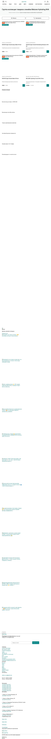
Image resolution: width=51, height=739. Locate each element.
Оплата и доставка (6, 648)
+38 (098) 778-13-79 (6, 695)
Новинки (4, 668)
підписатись (35, 642)
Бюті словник (5, 656)
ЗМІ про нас (4, 653)
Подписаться (5, 333)
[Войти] (45, 1)
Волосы (3, 662)
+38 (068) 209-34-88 (6, 711)
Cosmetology (4, 727)
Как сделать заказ (6, 649)
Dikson (3, 42)
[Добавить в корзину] (24, 51)
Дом (3, 666)
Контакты (4, 657)
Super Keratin (8, 42)
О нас (3, 651)
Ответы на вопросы (6, 650)
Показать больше (6, 89)
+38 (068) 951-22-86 (6, 689)
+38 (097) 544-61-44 (6, 707)
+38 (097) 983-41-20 (6, 686)
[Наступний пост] (5, 632)
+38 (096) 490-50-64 (6, 690)
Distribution (4, 724)
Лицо (3, 663)
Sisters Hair (4, 719)
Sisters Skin (4, 721)
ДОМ (20, 4)
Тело (3, 665)
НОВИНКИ (31, 4)
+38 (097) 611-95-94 (6, 699)
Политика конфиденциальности (9, 660)
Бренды (3, 671)
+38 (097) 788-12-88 (6, 685)
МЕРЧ (25, 4)
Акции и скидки (5, 670)
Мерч (3, 667)
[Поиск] (6, 1)
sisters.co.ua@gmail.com (7, 675)
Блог (3, 655)
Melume (27, 76)
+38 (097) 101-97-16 (6, 703)
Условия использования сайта (8, 659)
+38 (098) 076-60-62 (6, 715)
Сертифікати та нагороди (7, 654)
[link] (48, 1)
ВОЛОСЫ (4, 4)
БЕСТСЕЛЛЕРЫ (39, 4)
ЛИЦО (10, 4)
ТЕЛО (15, 4)
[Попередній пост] (3, 632)
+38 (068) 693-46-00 (6, 688)
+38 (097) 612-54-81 (6, 684)
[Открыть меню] (3, 1)
